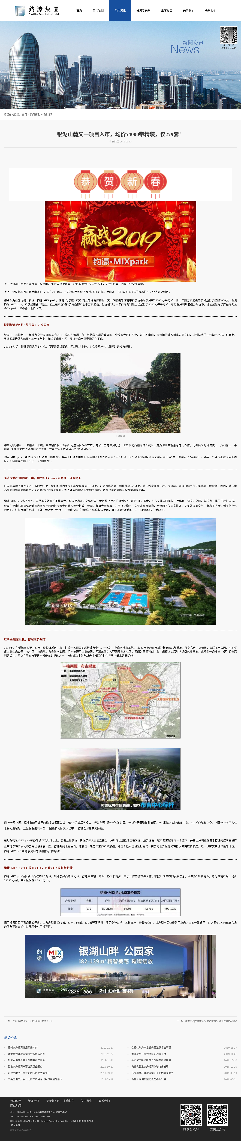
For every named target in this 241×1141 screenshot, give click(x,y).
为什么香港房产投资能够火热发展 (149, 1066)
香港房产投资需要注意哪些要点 (25, 1066)
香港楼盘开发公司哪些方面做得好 (26, 1054)
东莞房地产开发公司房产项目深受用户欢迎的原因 (35, 1079)
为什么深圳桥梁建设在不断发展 (148, 1079)
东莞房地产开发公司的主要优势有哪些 (152, 1073)
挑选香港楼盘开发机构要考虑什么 (26, 1060)
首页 (79, 10)
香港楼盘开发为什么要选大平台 (148, 1054)
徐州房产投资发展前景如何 (23, 1047)
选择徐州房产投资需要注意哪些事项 (151, 1047)
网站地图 (15, 1125)
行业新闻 (47, 114)
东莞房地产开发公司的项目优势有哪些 (29, 1073)
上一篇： (28, 1021)
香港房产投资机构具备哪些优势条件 (151, 1060)
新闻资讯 (35, 114)
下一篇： (207, 1021)
